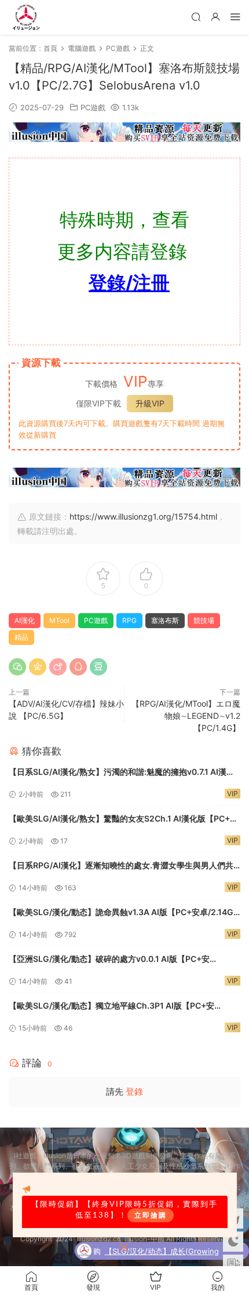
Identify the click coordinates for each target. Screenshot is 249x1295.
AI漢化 (24, 620)
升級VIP (150, 403)
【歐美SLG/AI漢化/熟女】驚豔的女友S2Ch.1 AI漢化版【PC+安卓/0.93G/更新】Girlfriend (123, 819)
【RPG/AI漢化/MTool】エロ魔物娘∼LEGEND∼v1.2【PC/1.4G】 (185, 716)
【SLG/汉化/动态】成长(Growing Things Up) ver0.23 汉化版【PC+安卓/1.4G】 (167, 1252)
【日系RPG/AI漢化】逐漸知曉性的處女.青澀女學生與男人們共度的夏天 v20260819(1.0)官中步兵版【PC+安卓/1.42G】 (121, 866)
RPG (129, 620)
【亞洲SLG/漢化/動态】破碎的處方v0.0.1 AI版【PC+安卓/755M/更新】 (109, 960)
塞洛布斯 (165, 620)
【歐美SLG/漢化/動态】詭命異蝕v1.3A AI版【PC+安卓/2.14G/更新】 (122, 913)
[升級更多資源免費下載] (124, 134)
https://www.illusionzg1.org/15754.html (143, 516)
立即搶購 (150, 1215)
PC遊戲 (92, 107)
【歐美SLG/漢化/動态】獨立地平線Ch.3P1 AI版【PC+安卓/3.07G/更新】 (111, 1007)
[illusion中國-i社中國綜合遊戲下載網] (26, 17)
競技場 (203, 620)
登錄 (134, 1091)
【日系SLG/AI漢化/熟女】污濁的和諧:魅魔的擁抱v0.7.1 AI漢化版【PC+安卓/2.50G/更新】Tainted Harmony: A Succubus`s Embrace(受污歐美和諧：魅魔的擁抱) (124, 773)
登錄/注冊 (129, 282)
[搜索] (196, 16)
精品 (21, 637)
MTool (59, 620)
